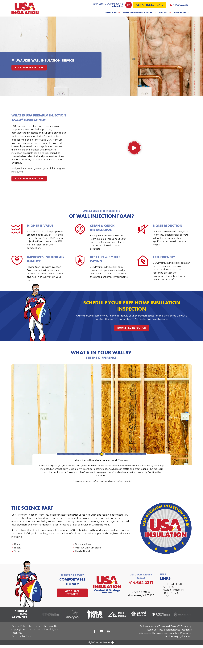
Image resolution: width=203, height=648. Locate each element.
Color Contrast (113, 642)
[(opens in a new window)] (47, 614)
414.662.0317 (180, 5)
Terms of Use (51, 626)
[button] (112, 13)
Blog (166, 596)
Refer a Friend (172, 584)
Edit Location (128, 5)
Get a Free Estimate (149, 5)
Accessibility (35, 626)
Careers (168, 587)
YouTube (101, 631)
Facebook (94, 631)
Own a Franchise (174, 590)
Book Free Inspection (29, 67)
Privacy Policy (19, 626)
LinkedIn (108, 631)
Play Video (134, 147)
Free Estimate (172, 593)
